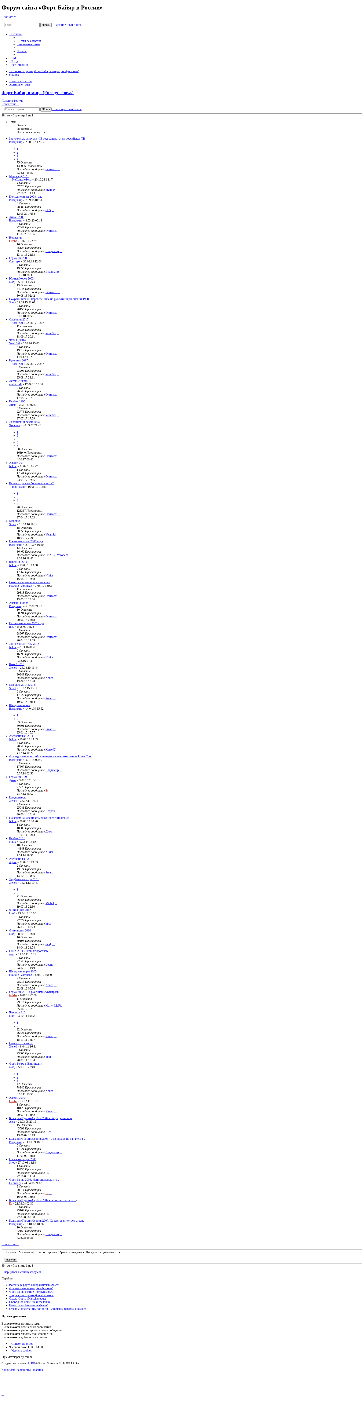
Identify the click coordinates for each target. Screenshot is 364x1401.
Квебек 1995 (17, 401)
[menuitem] (29, 40)
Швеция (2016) (18, 561)
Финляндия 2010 (20, 930)
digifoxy (51, 189)
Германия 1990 (18, 776)
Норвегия (15, 237)
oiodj (12, 281)
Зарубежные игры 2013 (24, 879)
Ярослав (14, 425)
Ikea (11, 626)
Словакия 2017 (18, 319)
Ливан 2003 (16, 217)
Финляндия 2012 (20, 910)
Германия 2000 (18, 258)
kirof (12, 913)
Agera (12, 862)
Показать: (11, 1252)
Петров (50, 811)
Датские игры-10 (20, 380)
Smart (12, 524)
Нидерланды (17, 797)
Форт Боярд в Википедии (25, 1063)
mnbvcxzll (15, 384)
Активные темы (19, 84)
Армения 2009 (18, 602)
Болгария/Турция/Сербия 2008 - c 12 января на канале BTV (47, 1138)
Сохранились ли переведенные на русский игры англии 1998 (49, 299)
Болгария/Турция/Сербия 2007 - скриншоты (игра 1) (43, 1200)
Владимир (15, 142)
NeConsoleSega (21, 179)
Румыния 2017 (18, 360)
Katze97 (51, 749)
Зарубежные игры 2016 (24, 643)
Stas (11, 302)
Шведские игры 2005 (23, 971)
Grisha (13, 241)
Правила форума (12, 100)
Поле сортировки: (47, 1252)
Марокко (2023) (19, 176)
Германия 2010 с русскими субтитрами (34, 991)
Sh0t (12, 1162)
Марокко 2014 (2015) (22, 684)
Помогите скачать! (21, 1043)
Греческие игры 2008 (22, 1159)
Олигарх (51, 169)
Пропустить (9, 16)
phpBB (31, 1363)
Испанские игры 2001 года (26, 623)
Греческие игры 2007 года (26, 541)
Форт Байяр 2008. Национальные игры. (34, 1179)
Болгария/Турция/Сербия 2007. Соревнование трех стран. (46, 1220)
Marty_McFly (54, 1005)
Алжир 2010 (17, 1097)
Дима (12, 404)
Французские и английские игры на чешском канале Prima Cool (50, 756)
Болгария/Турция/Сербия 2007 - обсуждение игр (40, 1118)
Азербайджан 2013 (21, 858)
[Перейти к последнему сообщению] (58, 169)
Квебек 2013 (17, 838)
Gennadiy (15, 1183)
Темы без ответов (20, 81)
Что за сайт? (17, 1012)
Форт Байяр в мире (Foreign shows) (38, 92)
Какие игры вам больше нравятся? (31, 483)
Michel (50, 903)
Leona (49, 964)
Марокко (14, 520)
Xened (13, 667)
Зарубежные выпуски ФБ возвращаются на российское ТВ (47, 138)
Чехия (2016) (17, 340)
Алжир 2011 (17, 462)
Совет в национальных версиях (29, 582)
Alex (12, 1121)
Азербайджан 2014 (21, 735)
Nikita (12, 466)
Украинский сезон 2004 (24, 421)
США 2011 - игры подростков (28, 951)
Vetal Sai (17, 322)
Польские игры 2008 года (25, 196)
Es (47, 790)
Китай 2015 (16, 664)
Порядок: (92, 1252)
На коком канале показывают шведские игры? (39, 817)
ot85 (48, 210)
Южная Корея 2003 (21, 278)
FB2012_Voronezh (57, 555)
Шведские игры (19, 705)
